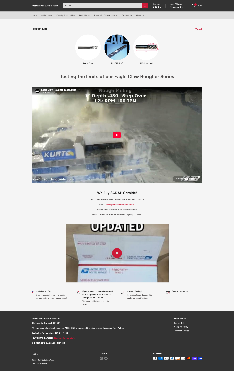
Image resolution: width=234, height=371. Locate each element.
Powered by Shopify (39, 363)
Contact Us (127, 15)
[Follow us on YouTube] (106, 358)
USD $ (35, 354)
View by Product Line (65, 15)
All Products (46, 15)
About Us (140, 15)
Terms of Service (181, 331)
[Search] (145, 5)
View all (199, 29)
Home (34, 15)
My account (175, 7)
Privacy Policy (180, 323)
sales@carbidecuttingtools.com (120, 204)
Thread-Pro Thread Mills (104, 15)
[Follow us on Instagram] (101, 358)
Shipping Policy (181, 327)
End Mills (83, 15)
